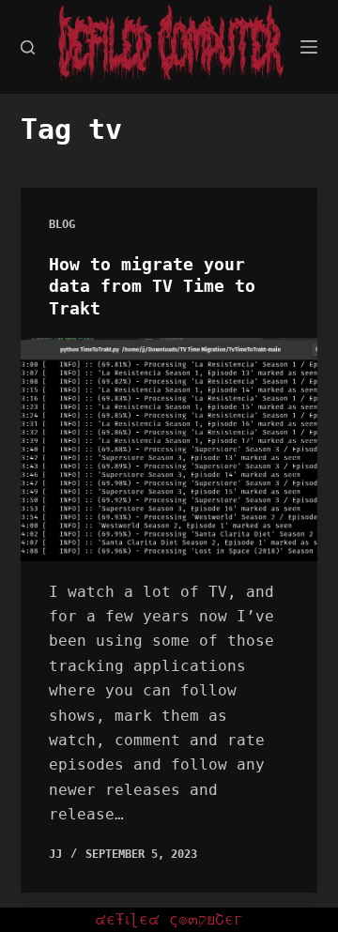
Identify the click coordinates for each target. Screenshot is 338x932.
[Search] (28, 47)
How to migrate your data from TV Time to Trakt (152, 286)
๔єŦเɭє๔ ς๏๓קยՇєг (169, 919)
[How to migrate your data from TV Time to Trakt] (169, 449)
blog (62, 224)
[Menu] (308, 46)
